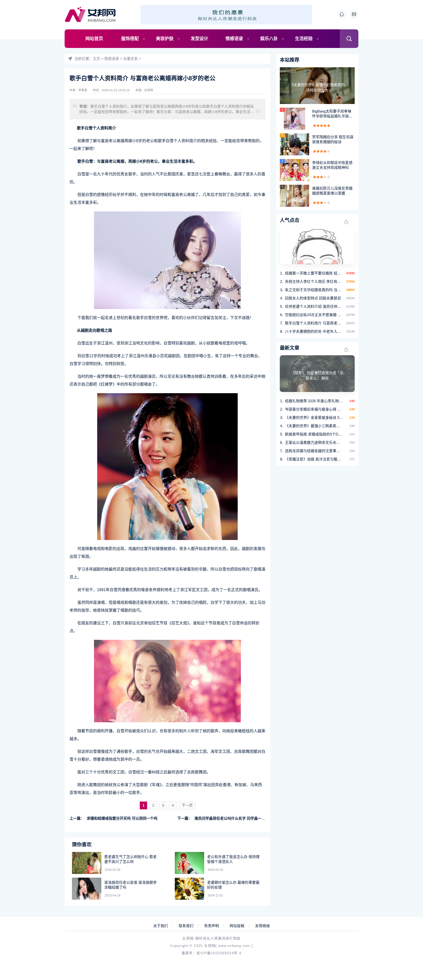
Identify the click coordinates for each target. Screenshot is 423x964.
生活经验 (304, 38)
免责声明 (211, 926)
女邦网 (148, 90)
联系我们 (186, 926)
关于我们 (160, 926)
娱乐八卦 (269, 38)
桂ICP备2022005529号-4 (219, 953)
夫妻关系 (130, 59)
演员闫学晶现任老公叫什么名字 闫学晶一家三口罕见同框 (240, 818)
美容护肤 (165, 38)
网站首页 (94, 38)
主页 (96, 59)
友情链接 (262, 926)
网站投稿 (237, 926)
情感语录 (234, 38)
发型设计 (199, 38)
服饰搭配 (130, 38)
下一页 (187, 805)
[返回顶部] (407, 862)
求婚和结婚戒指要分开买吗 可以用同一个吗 (122, 818)
